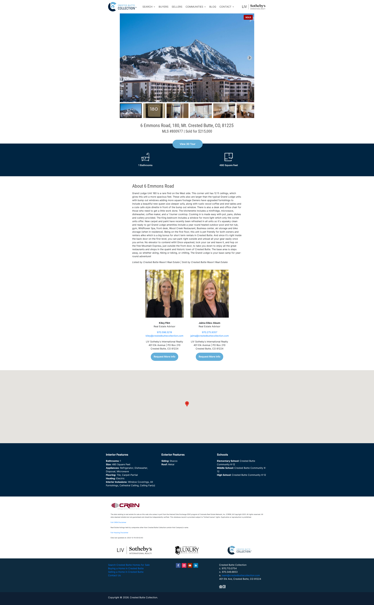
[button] (131, 110)
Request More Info (164, 356)
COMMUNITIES (194, 6)
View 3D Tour (187, 144)
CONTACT (225, 6)
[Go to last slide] (124, 57)
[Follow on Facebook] (178, 565)
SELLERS (177, 6)
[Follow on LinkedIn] (195, 565)
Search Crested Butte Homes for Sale (129, 564)
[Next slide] (249, 57)
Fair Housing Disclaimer (119, 533)
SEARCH (147, 6)
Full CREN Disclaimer (118, 522)
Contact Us (114, 575)
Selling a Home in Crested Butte (125, 571)
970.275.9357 (209, 332)
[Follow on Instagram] (184, 565)
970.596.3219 (164, 332)
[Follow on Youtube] (190, 565)
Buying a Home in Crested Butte (126, 568)
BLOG (212, 6)
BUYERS (163, 6)
